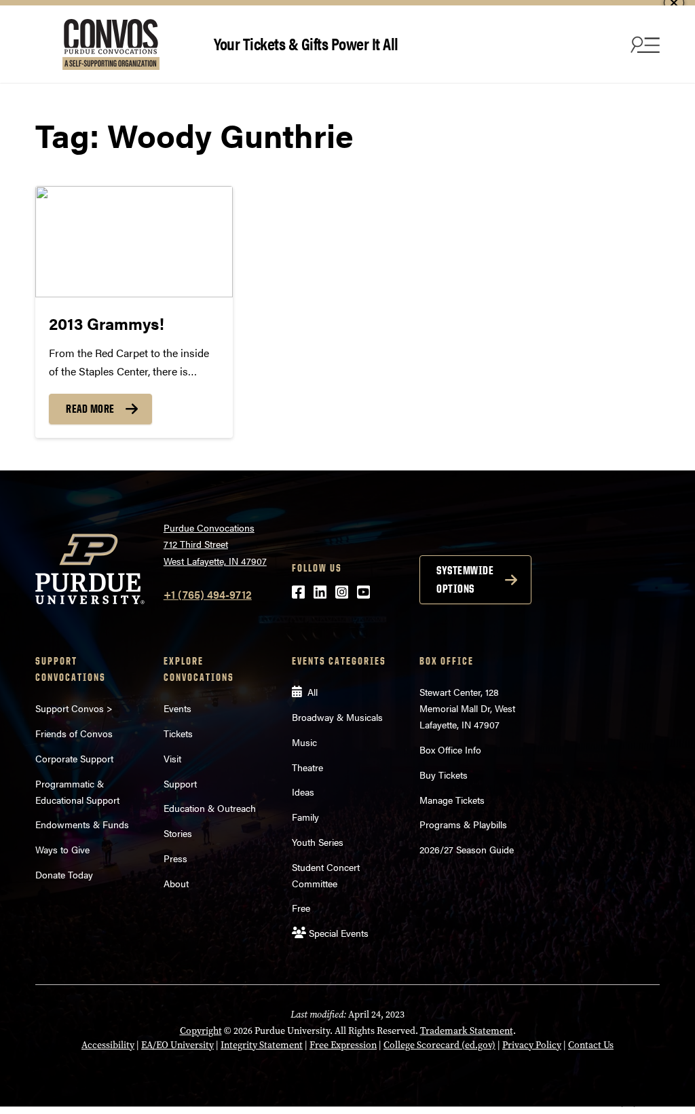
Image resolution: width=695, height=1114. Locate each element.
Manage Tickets (452, 799)
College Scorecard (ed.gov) (439, 1045)
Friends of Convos (74, 733)
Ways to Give (62, 849)
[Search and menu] (643, 44)
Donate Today (64, 874)
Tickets (178, 733)
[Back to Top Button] (628, 1104)
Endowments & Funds (82, 824)
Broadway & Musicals (337, 717)
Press (175, 858)
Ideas (303, 791)
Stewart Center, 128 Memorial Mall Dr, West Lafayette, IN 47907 (467, 708)
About (176, 883)
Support (180, 783)
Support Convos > (74, 708)
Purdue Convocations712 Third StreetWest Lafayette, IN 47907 (215, 544)
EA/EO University (177, 1045)
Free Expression (343, 1045)
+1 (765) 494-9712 (208, 594)
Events (177, 708)
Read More (90, 408)
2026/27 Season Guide (466, 849)
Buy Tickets (443, 774)
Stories (178, 833)
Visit (172, 758)
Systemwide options (464, 579)
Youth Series (317, 842)
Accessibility (107, 1045)
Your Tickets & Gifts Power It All (306, 43)
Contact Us (591, 1045)
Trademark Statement (466, 1030)
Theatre (307, 767)
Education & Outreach (210, 808)
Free (301, 907)
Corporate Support (74, 758)
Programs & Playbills (463, 824)
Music (304, 742)
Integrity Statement (262, 1045)
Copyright (201, 1030)
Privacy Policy (531, 1045)
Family (305, 816)
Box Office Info (450, 749)
